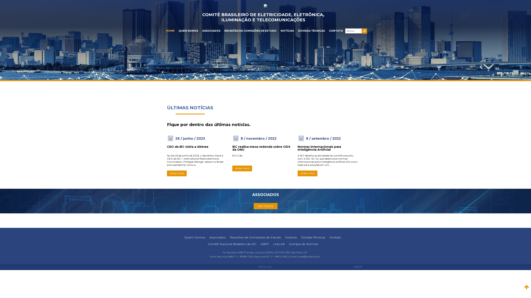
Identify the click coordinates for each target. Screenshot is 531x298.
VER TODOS (265, 206)
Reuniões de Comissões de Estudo (250, 30)
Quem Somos (188, 30)
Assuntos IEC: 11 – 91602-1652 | (272, 256)
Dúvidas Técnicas (311, 30)
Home (170, 30)
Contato (336, 30)
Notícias (287, 30)
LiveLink (279, 244)
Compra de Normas (303, 244)
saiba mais (177, 173)
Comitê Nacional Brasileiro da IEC (232, 244)
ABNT (265, 244)
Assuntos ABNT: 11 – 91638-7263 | (236, 256)
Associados (211, 30)
